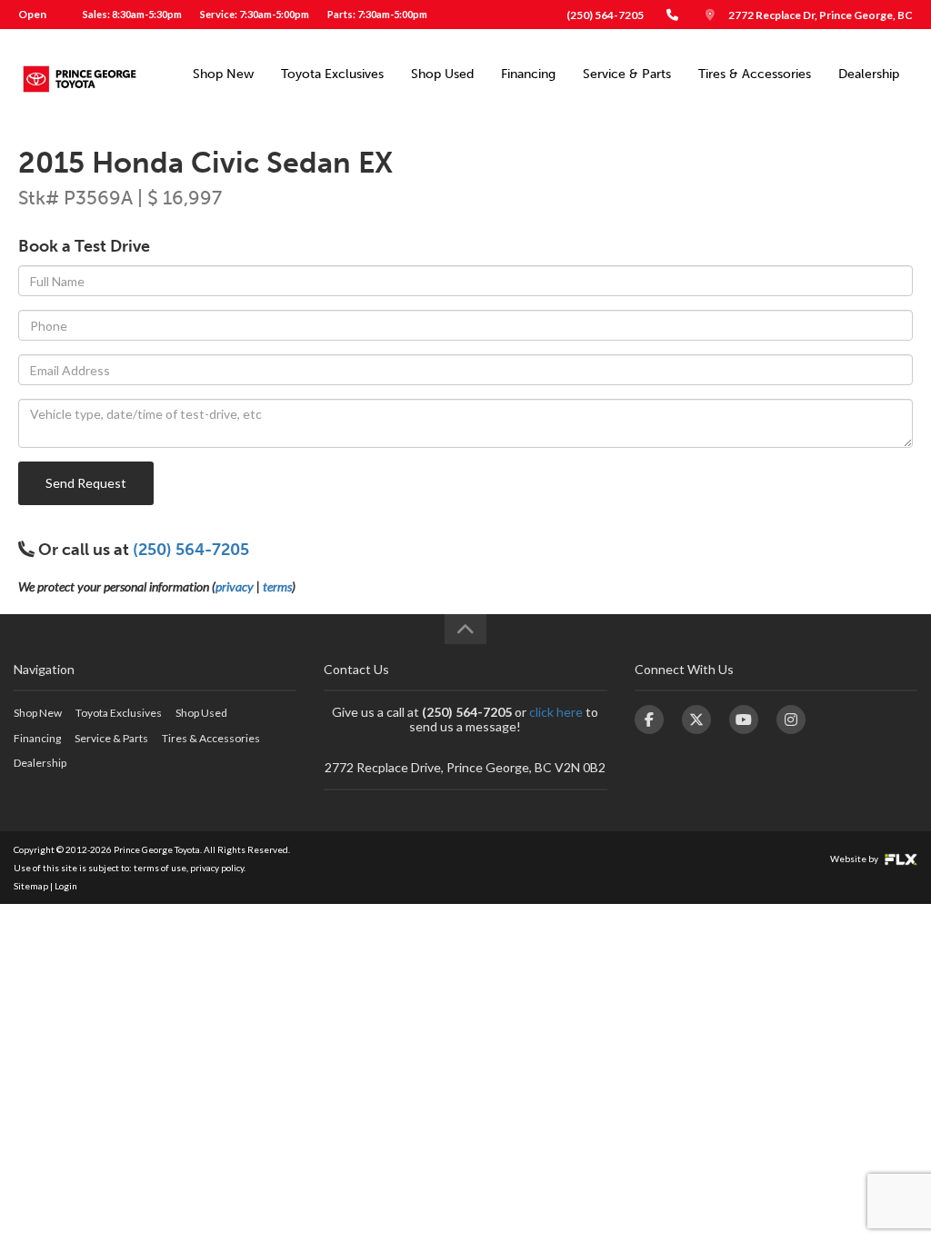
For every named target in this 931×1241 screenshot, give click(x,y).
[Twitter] (696, 719)
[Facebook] (649, 719)
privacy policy (217, 867)
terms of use (160, 867)
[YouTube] (743, 719)
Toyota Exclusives (332, 74)
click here (556, 712)
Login (66, 885)
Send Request (85, 483)
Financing (528, 74)
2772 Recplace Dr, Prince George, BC (820, 15)
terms (277, 586)
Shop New (223, 74)
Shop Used (442, 74)
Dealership (868, 74)
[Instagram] (791, 719)
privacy (234, 586)
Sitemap (31, 885)
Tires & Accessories (754, 74)
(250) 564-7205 (605, 15)
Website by (855, 858)
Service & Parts (627, 74)
